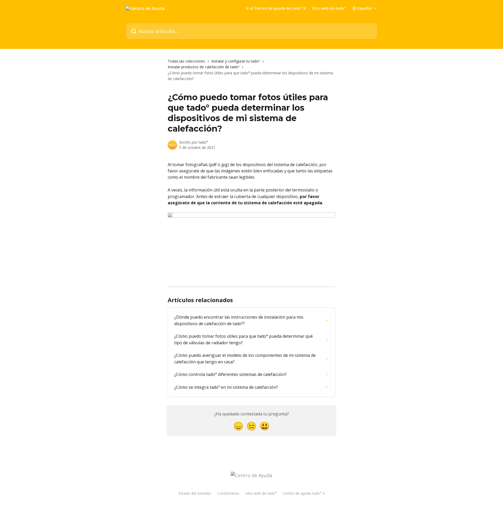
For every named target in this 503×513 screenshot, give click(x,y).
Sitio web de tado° (329, 8)
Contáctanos (228, 493)
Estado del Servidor (194, 493)
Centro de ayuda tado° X (304, 493)
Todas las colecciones (186, 61)
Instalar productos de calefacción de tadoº (203, 66)
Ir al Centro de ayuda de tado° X (276, 8)
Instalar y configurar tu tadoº (235, 61)
